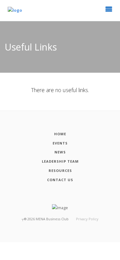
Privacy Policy (87, 219)
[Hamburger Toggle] (108, 11)
